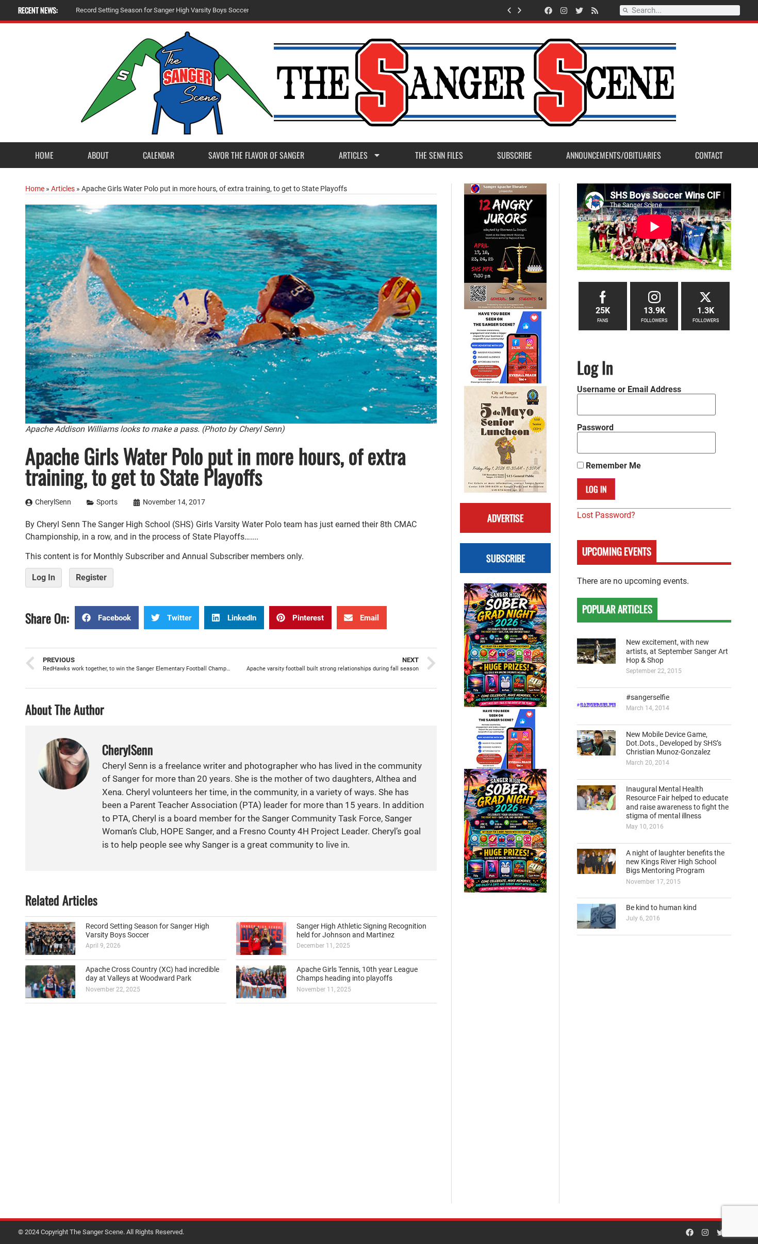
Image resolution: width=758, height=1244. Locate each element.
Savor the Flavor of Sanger (256, 155)
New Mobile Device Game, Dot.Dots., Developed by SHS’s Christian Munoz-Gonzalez (673, 743)
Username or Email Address (629, 389)
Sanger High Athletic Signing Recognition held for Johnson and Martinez (361, 930)
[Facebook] (548, 10)
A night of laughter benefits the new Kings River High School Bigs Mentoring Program (675, 862)
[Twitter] (579, 10)
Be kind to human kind (661, 907)
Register (91, 577)
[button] (509, 10)
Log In (43, 577)
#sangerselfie (647, 697)
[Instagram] (564, 10)
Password (595, 428)
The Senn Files (439, 155)
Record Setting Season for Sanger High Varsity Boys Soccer (147, 930)
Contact (709, 155)
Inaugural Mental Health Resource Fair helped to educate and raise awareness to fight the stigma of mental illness (677, 802)
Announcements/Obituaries (613, 155)
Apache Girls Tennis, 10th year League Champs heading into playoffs (357, 974)
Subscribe (514, 155)
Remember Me (612, 466)
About (98, 155)
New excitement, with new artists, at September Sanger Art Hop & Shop (677, 651)
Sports (107, 502)
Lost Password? (606, 515)
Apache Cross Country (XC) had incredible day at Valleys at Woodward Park (152, 974)
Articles (353, 155)
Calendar (158, 155)
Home (44, 155)
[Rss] (595, 10)
